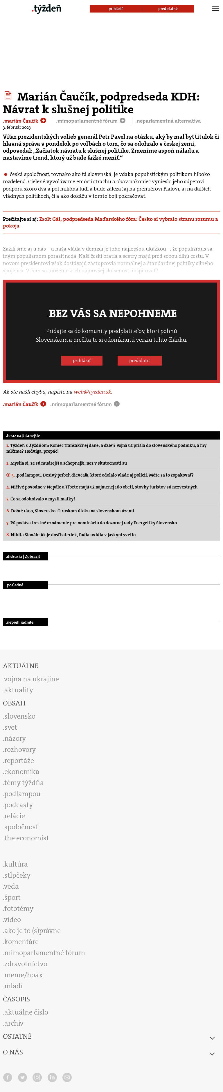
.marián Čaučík (21, 120)
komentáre (21, 941)
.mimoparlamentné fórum (87, 120)
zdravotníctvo (25, 963)
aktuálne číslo (26, 1012)
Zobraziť (32, 556)
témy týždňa (24, 782)
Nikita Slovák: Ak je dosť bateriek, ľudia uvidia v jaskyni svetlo (71, 535)
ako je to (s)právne (32, 930)
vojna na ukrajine (31, 679)
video (12, 919)
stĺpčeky (17, 875)
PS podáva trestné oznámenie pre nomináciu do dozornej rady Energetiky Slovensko (91, 523)
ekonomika (21, 771)
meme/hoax (23, 975)
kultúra (16, 864)
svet (10, 727)
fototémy (18, 908)
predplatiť (139, 360)
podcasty (18, 804)
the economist (26, 838)
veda (11, 886)
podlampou (22, 793)
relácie (14, 816)
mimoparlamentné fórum (44, 952)
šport (12, 897)
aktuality (18, 690)
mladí (13, 986)
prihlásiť (82, 360)
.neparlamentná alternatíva (168, 120)
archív (14, 1023)
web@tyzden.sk (92, 391)
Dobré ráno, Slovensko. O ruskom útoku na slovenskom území (70, 511)
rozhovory (20, 749)
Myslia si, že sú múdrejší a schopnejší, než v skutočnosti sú (66, 463)
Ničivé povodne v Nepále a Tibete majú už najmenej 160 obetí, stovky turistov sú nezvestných (101, 487)
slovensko (19, 716)
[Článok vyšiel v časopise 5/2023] (9, 96)
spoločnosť (21, 827)
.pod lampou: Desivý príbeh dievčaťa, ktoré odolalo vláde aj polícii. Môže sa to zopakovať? (103, 475)
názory (15, 738)
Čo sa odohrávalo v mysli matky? (40, 499)
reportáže (19, 760)
